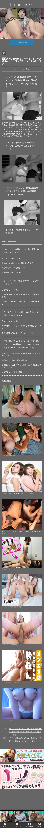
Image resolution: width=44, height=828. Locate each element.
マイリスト (17, 826)
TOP (39, 826)
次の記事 (29, 826)
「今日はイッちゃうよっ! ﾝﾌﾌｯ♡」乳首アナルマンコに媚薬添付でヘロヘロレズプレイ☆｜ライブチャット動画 (25, 732)
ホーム (5, 826)
